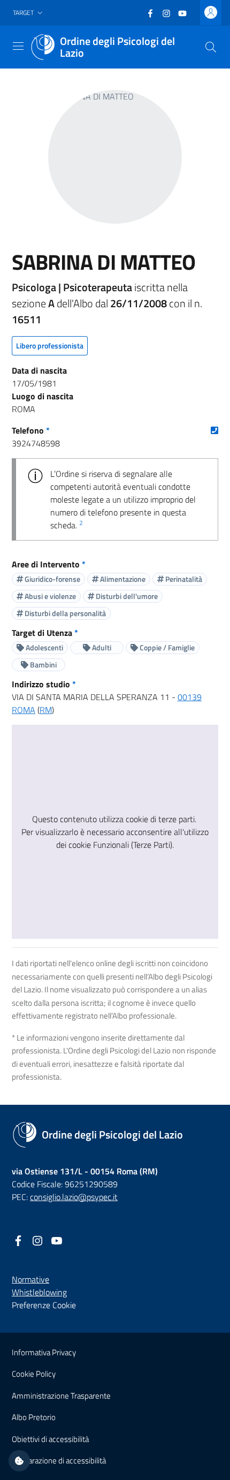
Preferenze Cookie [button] (44, 1305)
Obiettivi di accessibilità (50, 1439)
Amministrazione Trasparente (61, 1396)
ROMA (23, 709)
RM (46, 709)
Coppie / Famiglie (166, 647)
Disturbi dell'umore (126, 596)
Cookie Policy (34, 1374)
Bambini (42, 664)
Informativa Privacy (44, 1352)
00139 (190, 696)
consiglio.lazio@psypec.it (74, 1196)
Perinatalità (183, 579)
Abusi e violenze (49, 596)
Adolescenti (43, 647)
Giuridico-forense (51, 579)
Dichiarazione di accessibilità (59, 1460)
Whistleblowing (39, 1292)
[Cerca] (210, 47)
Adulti (100, 647)
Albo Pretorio (34, 1417)
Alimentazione (121, 579)
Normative (30, 1279)
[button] (29, 13)
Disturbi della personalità (64, 613)
